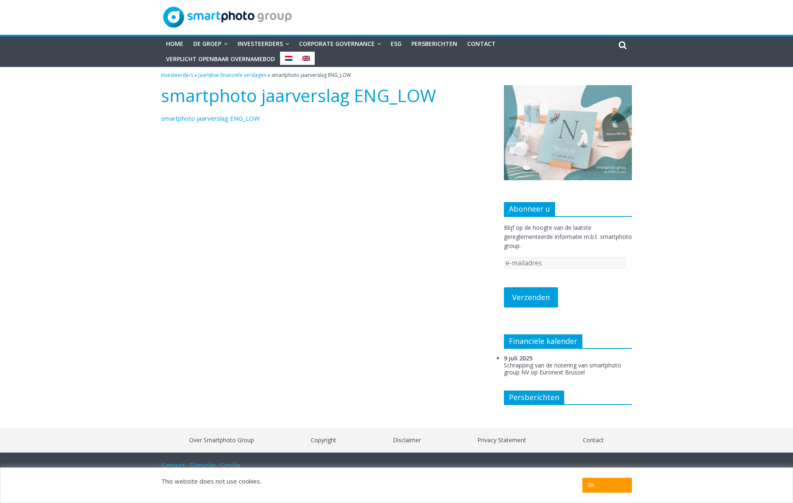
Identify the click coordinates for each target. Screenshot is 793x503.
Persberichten (434, 44)
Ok (590, 485)
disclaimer (407, 440)
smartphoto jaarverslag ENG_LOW (210, 118)
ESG (396, 44)
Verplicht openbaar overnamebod (220, 59)
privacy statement (501, 440)
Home (174, 44)
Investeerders (260, 44)
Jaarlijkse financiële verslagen (232, 75)
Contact (481, 44)
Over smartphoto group (221, 440)
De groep (207, 44)
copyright (323, 440)
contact (593, 440)
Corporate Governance (337, 44)
